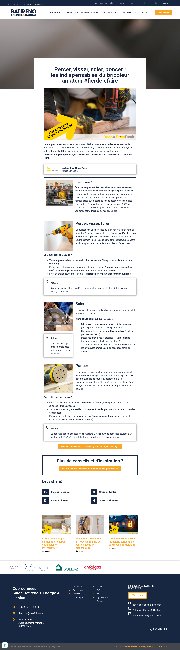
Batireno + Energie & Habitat (146, 610)
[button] (163, 12)
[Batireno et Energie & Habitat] (129, 603)
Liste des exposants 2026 (81, 12)
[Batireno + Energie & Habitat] (129, 608)
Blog (145, 12)
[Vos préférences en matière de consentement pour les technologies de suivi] (5, 645)
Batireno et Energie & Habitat (147, 604)
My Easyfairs (167, 3)
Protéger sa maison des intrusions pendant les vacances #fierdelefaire (122, 541)
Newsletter (144, 3)
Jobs (155, 3)
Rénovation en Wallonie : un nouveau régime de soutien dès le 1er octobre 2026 (90, 543)
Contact (121, 3)
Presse (132, 3)
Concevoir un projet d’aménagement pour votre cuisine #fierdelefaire (54, 543)
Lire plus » (46, 551)
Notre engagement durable (104, 3)
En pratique (129, 12)
